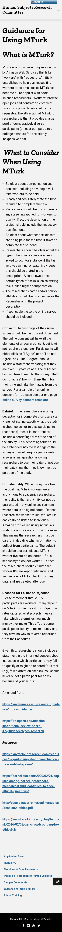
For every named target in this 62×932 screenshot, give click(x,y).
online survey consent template (25, 400)
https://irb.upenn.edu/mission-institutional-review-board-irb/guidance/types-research (24, 726)
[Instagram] (28, 925)
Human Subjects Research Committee (27, 10)
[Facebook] (23, 925)
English (39, 2)
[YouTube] (33, 925)
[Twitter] (39, 925)
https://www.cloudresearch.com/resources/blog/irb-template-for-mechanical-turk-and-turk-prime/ (30, 759)
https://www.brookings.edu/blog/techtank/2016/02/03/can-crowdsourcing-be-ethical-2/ (30, 824)
